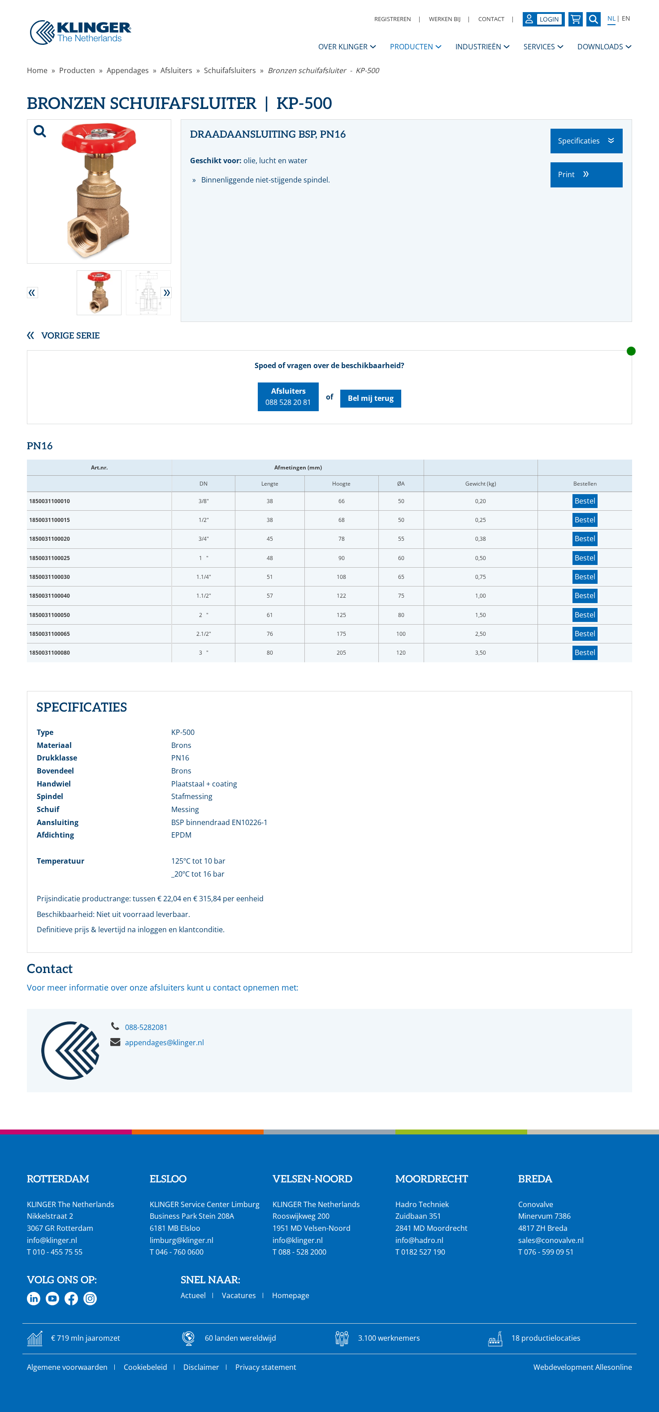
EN (626, 18)
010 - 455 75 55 (57, 1251)
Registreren (392, 18)
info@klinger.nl (52, 1240)
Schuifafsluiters (230, 70)
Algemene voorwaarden (67, 1367)
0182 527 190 (423, 1251)
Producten (77, 70)
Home (37, 70)
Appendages (128, 70)
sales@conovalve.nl (551, 1240)
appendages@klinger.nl (164, 1042)
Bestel (585, 500)
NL (611, 18)
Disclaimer (201, 1367)
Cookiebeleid (145, 1367)
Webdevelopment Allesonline (582, 1367)
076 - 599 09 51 (549, 1251)
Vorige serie (70, 336)
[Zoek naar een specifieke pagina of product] (593, 19)
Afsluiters (176, 70)
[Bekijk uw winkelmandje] (575, 19)
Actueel (193, 1295)
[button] (32, 292)
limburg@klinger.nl (181, 1240)
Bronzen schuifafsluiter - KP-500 (323, 70)
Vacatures (239, 1295)
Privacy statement (265, 1367)
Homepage (290, 1295)
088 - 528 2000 (302, 1251)
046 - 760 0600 (180, 1251)
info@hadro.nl (419, 1240)
